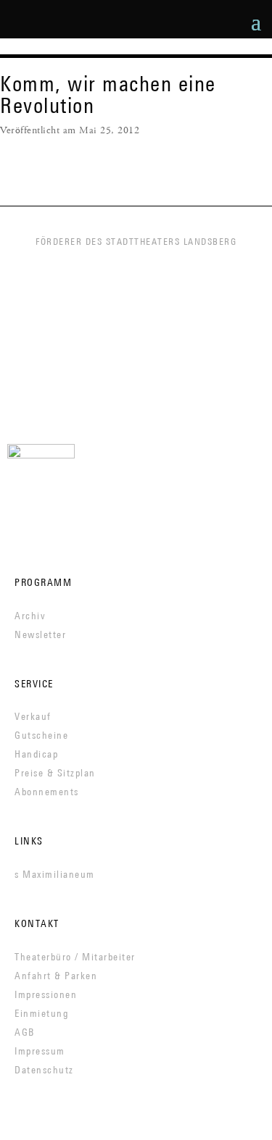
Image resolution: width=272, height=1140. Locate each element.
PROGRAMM (43, 582)
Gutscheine (41, 735)
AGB (25, 1032)
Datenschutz (44, 1070)
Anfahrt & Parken (56, 975)
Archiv (30, 615)
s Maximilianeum (55, 874)
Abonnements (47, 791)
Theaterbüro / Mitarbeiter (75, 957)
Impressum (40, 1051)
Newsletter (40, 634)
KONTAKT (37, 923)
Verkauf (33, 716)
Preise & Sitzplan (55, 773)
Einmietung (41, 1013)
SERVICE (34, 684)
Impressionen (46, 994)
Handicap (36, 754)
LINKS (29, 841)
